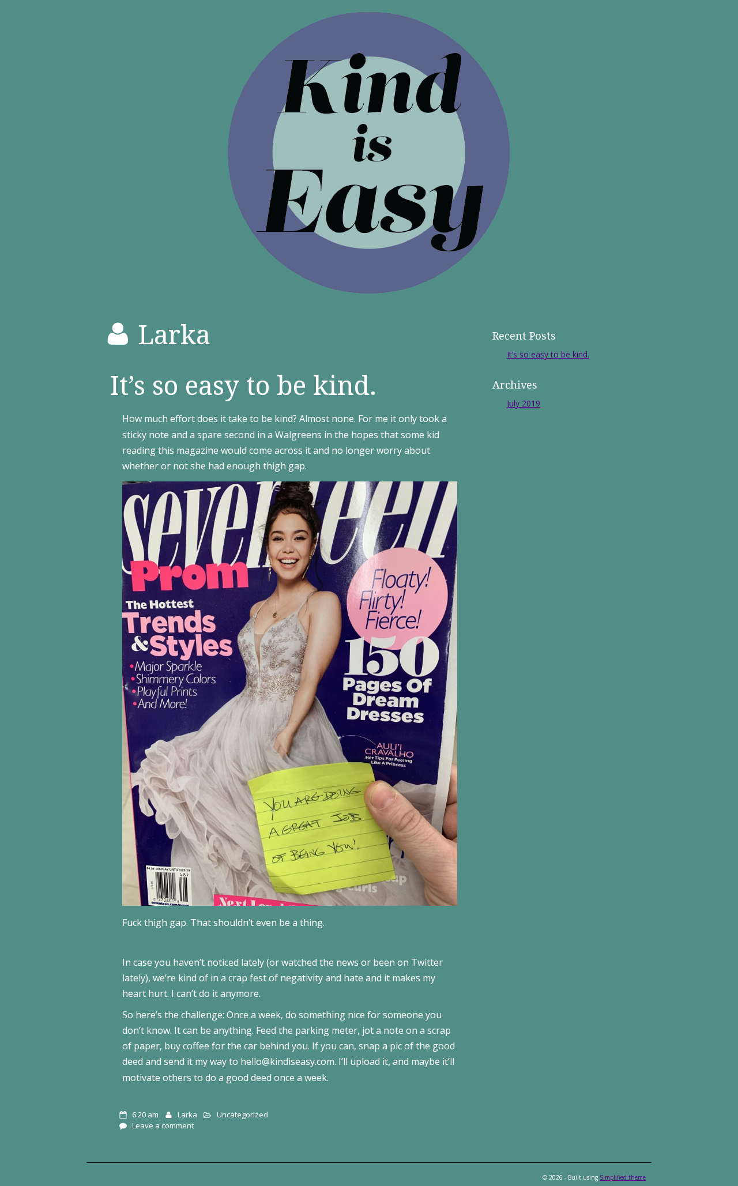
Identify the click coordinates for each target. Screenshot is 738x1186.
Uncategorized (242, 1114)
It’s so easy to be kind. (243, 384)
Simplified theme (623, 1177)
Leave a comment (163, 1125)
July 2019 (523, 403)
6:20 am (145, 1114)
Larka (187, 1114)
